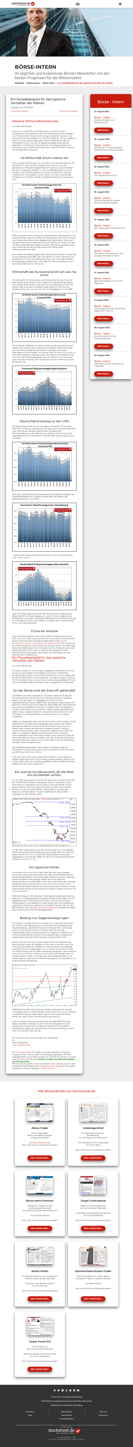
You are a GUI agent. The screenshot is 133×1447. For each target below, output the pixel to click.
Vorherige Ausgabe (68, 111)
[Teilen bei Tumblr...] (66, 1390)
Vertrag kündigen (66, 1419)
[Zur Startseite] (25, 4)
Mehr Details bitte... (40, 1158)
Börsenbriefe (66, 1412)
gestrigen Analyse (46, 907)
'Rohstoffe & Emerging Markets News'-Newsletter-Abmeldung (66, 1401)
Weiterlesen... (103, 130)
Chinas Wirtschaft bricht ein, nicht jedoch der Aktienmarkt (39, 642)
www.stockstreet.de (21, 1045)
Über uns (103, 1412)
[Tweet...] (59, 1390)
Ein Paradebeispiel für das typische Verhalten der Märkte (85, 83)
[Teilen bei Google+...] (62, 1390)
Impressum (103, 1415)
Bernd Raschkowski (42, 1142)
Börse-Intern (49, 83)
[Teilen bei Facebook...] (55, 1390)
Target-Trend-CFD (27, 1052)
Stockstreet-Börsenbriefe (50, 1066)
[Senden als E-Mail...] (78, 1390)
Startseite (19, 83)
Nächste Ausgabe (20, 111)
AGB (30, 1415)
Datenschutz (66, 1415)
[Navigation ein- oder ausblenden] (120, 4)
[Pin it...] (70, 1390)
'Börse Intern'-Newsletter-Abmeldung (66, 1397)
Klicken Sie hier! (48, 1068)
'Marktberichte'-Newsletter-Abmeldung (66, 1405)
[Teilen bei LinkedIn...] (74, 1390)
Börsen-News (33, 83)
